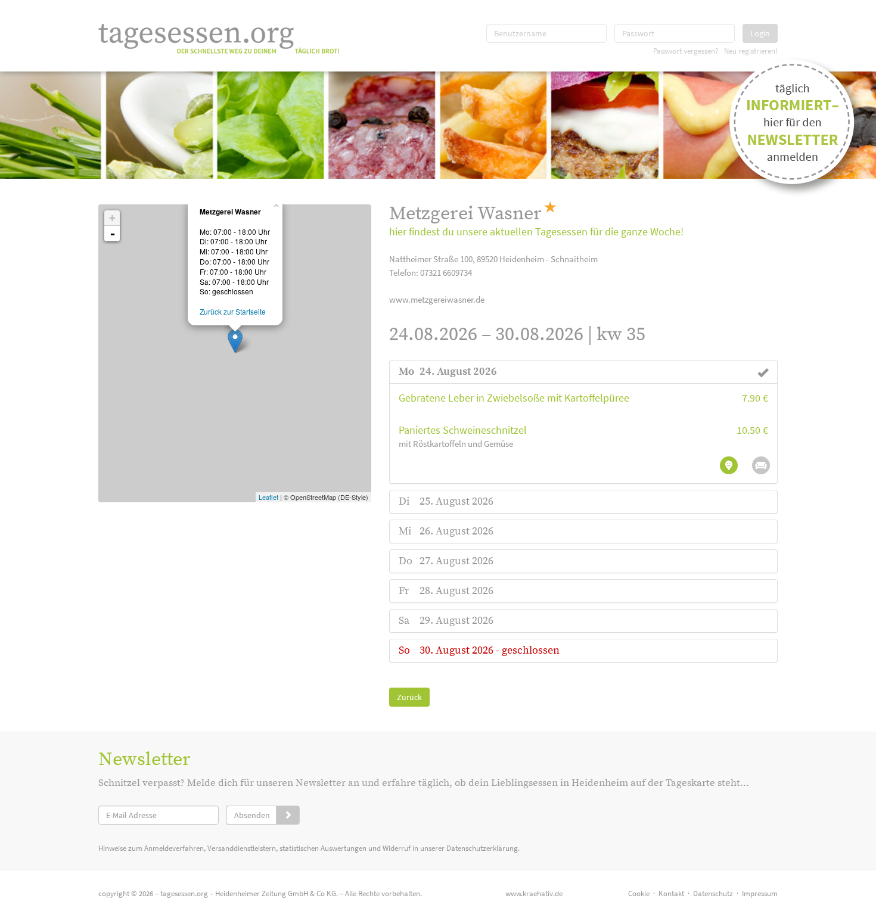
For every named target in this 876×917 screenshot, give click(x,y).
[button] (458, 371)
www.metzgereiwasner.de (436, 299)
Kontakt (671, 893)
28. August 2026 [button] (456, 591)
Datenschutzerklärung (482, 848)
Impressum (760, 893)
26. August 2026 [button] (456, 531)
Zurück (409, 697)
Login (760, 33)
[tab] (584, 371)
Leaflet (268, 497)
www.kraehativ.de (534, 893)
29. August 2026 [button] (456, 620)
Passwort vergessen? (686, 50)
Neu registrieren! (751, 50)
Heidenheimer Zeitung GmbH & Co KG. (276, 893)
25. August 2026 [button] (456, 501)
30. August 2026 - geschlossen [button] (490, 650)
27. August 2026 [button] (456, 561)
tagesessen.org (184, 893)
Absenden (252, 815)
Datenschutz (713, 893)
